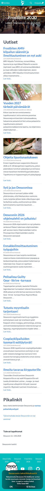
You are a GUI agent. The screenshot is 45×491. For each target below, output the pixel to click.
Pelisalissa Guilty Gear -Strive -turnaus (17, 278)
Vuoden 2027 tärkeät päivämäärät (16, 104)
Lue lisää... (7, 78)
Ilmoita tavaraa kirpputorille (22, 369)
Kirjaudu (38, 3)
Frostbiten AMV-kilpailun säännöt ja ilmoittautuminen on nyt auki (22, 51)
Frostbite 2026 (28, 460)
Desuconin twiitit (9, 444)
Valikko (6, 3)
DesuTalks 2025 (7, 460)
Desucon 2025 (38, 460)
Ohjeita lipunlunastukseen (20, 157)
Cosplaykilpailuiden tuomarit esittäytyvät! (17, 340)
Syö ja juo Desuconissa (17, 187)
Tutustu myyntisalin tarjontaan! (16, 309)
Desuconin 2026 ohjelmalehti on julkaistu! (20, 216)
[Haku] (31, 2)
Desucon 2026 (17, 460)
